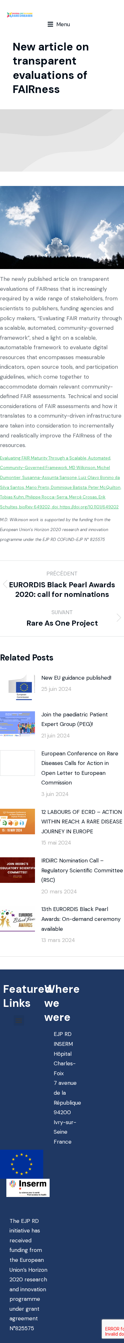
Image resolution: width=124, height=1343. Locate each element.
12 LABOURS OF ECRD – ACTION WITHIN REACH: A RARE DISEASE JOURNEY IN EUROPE (81, 821)
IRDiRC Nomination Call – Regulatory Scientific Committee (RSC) (82, 870)
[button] (59, 24)
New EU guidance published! (76, 677)
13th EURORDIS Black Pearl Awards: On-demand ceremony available (81, 919)
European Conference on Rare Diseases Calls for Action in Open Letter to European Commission (79, 768)
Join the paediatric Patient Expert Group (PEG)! (74, 719)
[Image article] (17, 687)
